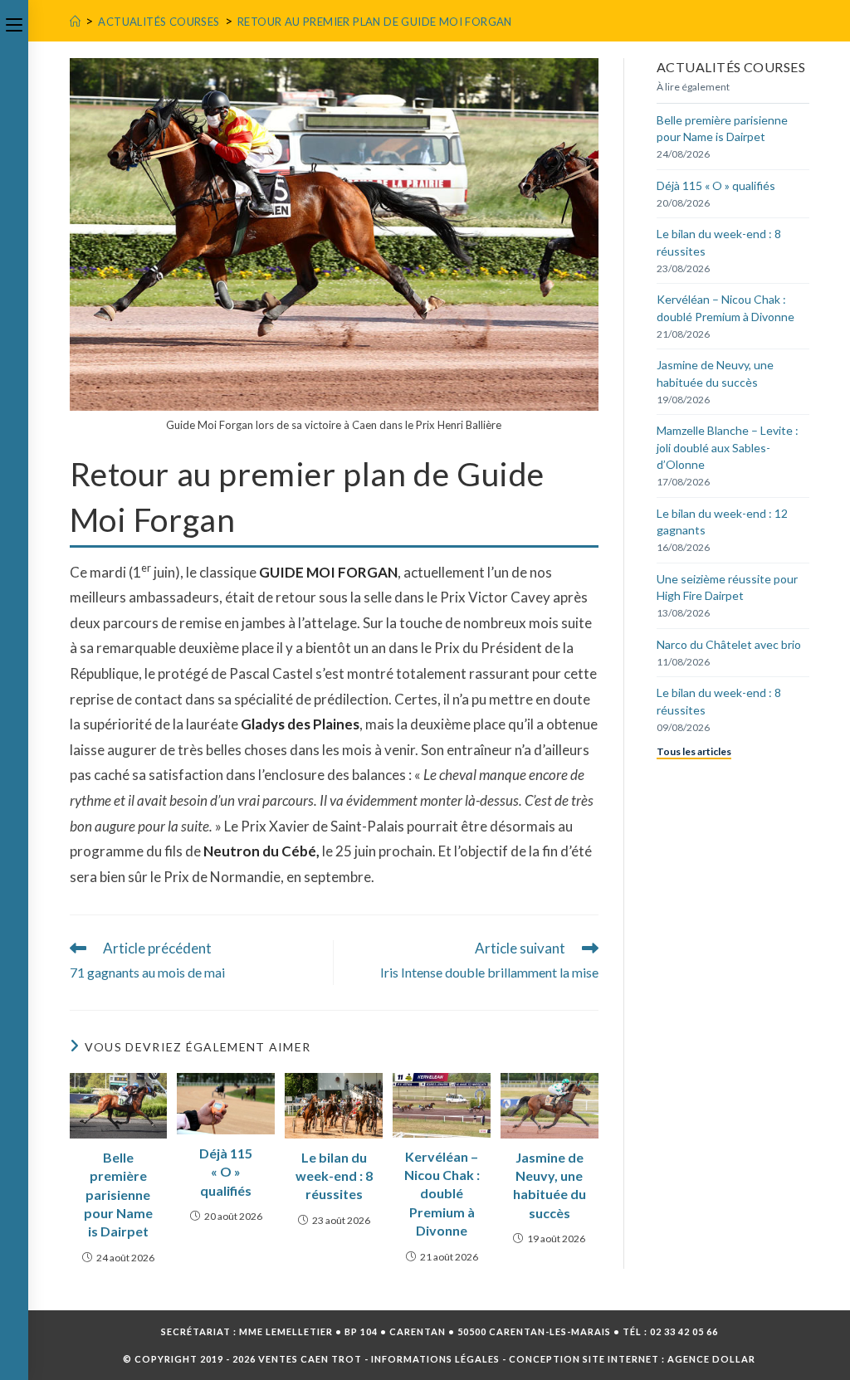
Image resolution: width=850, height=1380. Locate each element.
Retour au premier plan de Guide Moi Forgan (374, 21)
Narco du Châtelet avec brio (729, 644)
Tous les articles (694, 751)
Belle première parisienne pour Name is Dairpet (118, 1194)
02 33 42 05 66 (684, 1331)
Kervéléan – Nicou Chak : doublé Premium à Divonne (442, 1193)
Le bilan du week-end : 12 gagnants (722, 521)
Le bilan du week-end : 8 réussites (334, 1175)
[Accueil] (75, 21)
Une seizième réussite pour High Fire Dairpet (727, 587)
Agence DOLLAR (711, 1358)
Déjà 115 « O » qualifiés (225, 1171)
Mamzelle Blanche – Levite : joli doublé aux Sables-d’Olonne (728, 447)
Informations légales (435, 1358)
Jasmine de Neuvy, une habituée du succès (549, 1185)
